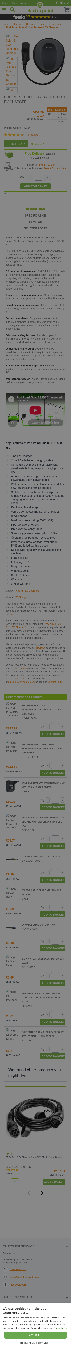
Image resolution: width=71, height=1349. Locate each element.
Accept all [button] (35, 1335)
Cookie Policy (60, 1328)
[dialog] (35, 1326)
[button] (35, 1343)
